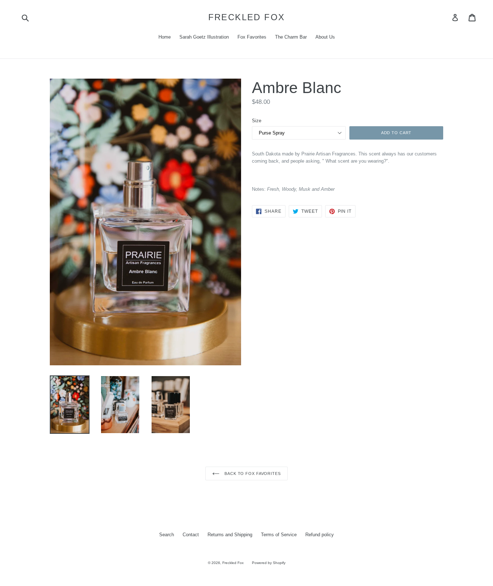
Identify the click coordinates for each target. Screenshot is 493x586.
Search (166, 534)
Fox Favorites (251, 37)
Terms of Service (279, 534)
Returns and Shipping (230, 534)
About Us (325, 37)
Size (256, 120)
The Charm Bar (291, 37)
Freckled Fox (246, 17)
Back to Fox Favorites (251, 473)
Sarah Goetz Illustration (204, 37)
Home (164, 37)
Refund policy (319, 534)
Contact (191, 534)
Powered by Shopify (268, 563)
